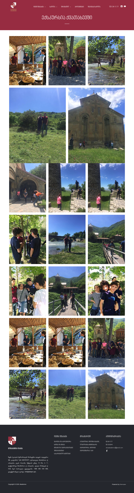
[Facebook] (122, 6)
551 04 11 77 (114, 7)
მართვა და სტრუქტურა (62, 442)
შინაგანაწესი (59, 451)
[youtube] (125, 6)
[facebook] (107, 451)
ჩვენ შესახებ (39, 7)
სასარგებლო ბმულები (62, 454)
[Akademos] (13, 7)
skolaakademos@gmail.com (114, 448)
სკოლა (52, 7)
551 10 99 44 (109, 445)
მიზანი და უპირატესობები (63, 448)
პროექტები (79, 7)
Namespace (123, 484)
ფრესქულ (65, 7)
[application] (45, 7)
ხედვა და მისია (59, 445)
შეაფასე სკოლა (94, 7)
